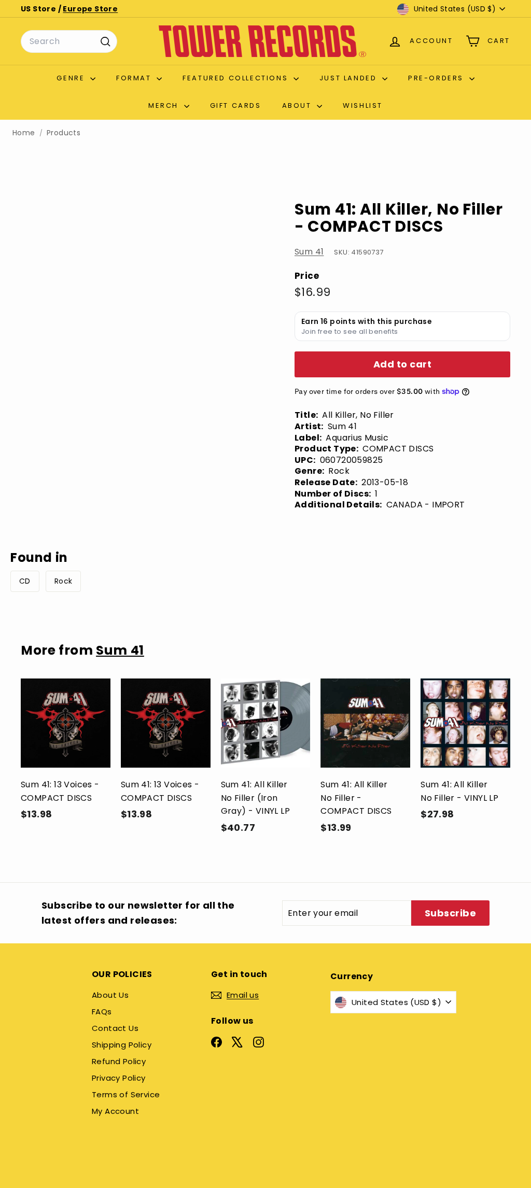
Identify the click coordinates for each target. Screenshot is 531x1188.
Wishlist (363, 105)
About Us (110, 994)
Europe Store (90, 9)
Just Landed (349, 78)
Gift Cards (235, 105)
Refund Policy (119, 1061)
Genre (72, 78)
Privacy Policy (119, 1077)
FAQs (102, 1011)
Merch (164, 105)
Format (135, 78)
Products (63, 133)
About (298, 105)
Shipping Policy (121, 1044)
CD (25, 581)
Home (23, 133)
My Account (115, 1111)
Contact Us (115, 1028)
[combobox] (69, 41)
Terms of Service (126, 1094)
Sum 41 (309, 252)
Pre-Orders (437, 78)
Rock (63, 581)
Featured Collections (237, 78)
